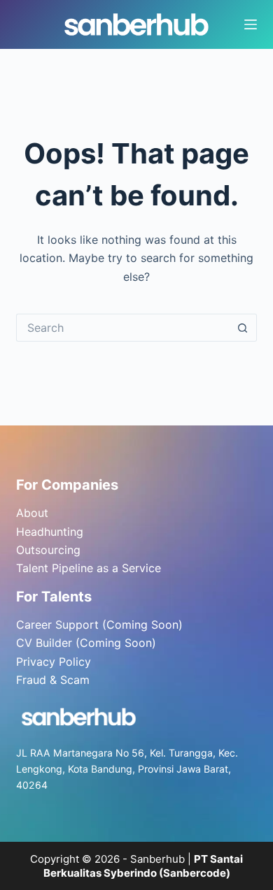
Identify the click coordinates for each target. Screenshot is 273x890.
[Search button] (243, 328)
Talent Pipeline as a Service (88, 568)
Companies (79, 484)
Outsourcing (48, 550)
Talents (66, 596)
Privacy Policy (53, 662)
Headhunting (49, 532)
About (32, 513)
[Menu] (250, 24)
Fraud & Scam (53, 680)
